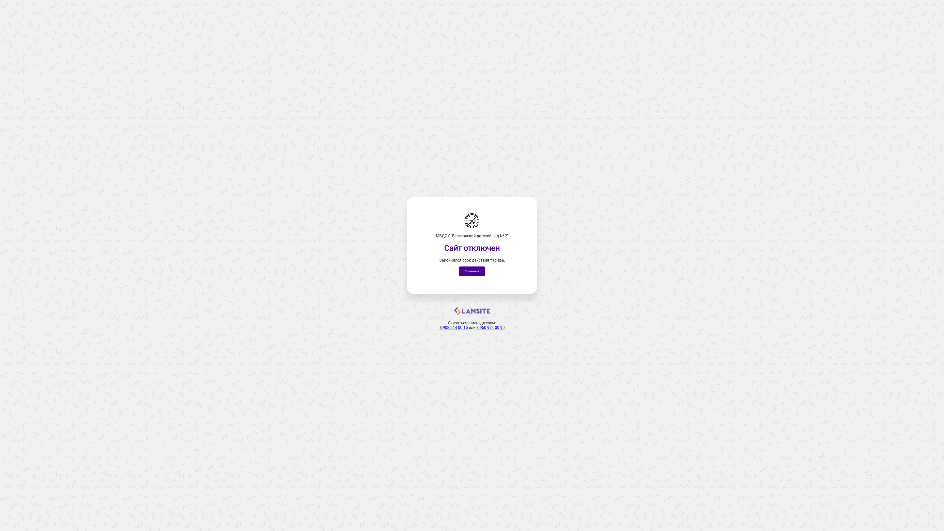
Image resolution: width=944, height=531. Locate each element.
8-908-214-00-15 (454, 327)
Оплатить (472, 271)
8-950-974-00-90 (490, 327)
